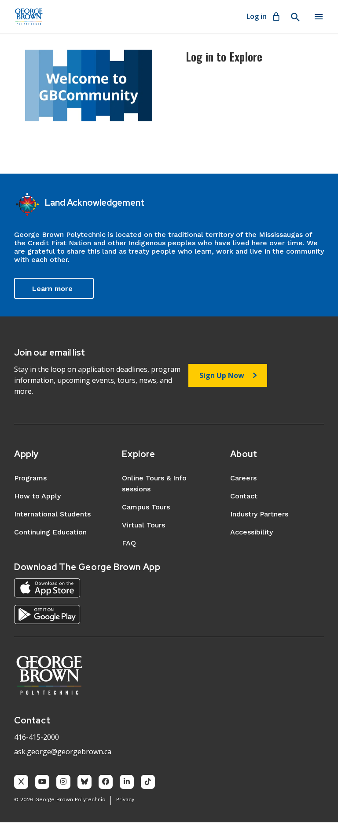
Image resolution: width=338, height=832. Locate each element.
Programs (30, 478)
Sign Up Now (221, 375)
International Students (52, 514)
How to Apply (37, 496)
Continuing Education (50, 532)
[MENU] (318, 16)
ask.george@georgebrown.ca (62, 751)
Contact (243, 496)
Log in (256, 16)
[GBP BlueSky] (84, 782)
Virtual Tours (143, 525)
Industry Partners (259, 514)
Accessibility (251, 532)
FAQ (129, 543)
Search (294, 17)
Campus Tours (146, 507)
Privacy (125, 799)
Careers (243, 478)
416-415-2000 (36, 737)
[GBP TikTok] (148, 782)
